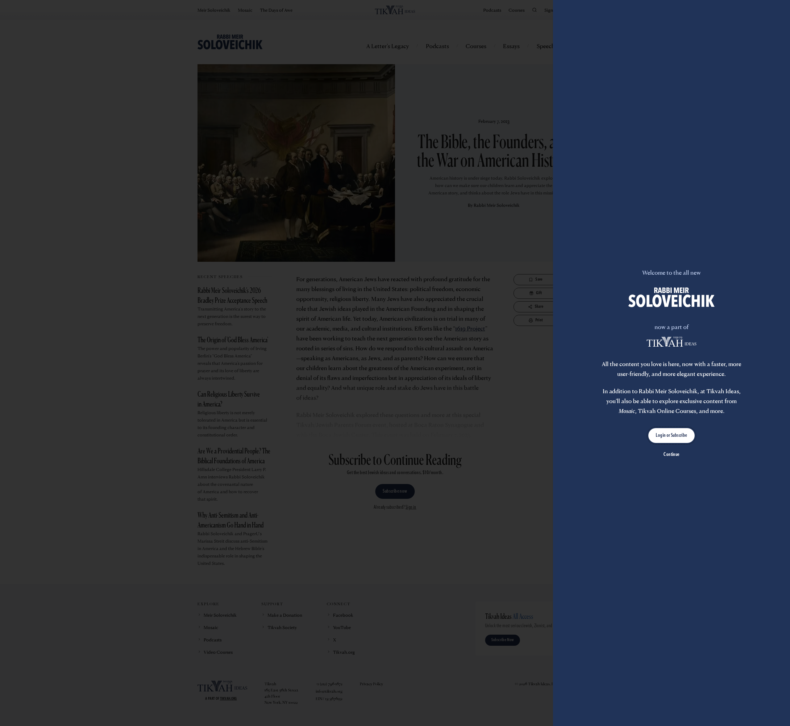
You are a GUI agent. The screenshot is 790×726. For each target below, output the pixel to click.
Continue (671, 454)
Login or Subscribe (671, 435)
